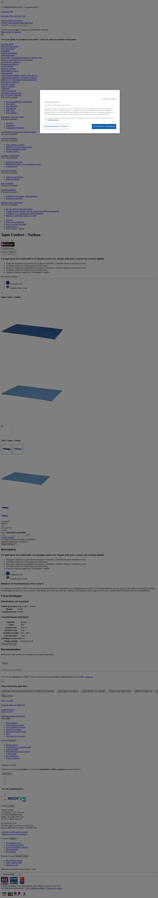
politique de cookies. (53, 120)
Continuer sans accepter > (110, 98)
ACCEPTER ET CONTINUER (104, 126)
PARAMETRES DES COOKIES (56, 126)
